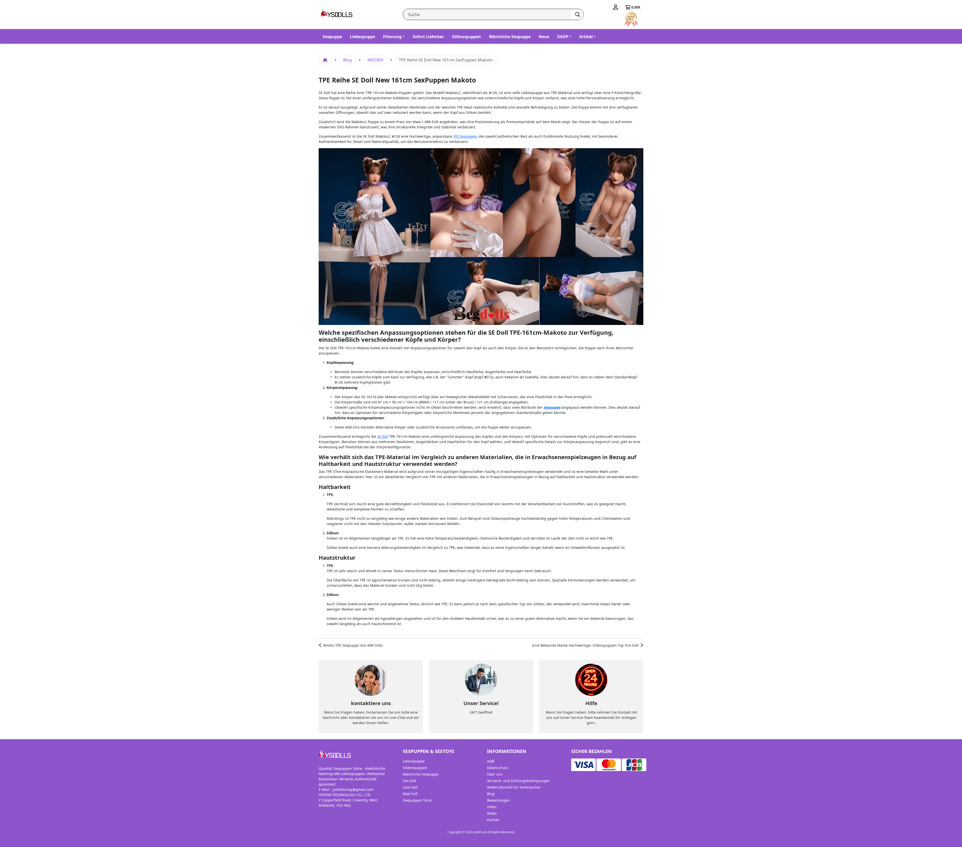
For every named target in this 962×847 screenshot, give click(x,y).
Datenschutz (497, 767)
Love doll (410, 787)
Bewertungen (498, 800)
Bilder (492, 813)
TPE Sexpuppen (465, 136)
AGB (490, 761)
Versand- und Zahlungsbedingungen (518, 780)
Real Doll (410, 793)
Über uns (495, 774)
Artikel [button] (586, 36)
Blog (347, 60)
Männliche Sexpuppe (510, 36)
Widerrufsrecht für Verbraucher (514, 787)
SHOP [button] (562, 36)
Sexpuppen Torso (417, 800)
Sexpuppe (332, 36)
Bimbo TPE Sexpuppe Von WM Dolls (353, 645)
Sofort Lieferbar (428, 36)
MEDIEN (375, 60)
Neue (544, 36)
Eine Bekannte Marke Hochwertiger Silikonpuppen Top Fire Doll (585, 645)
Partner (493, 819)
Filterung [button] (392, 36)
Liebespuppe (362, 36)
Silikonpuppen (466, 36)
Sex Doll (409, 780)
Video (491, 806)
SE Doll (382, 436)
